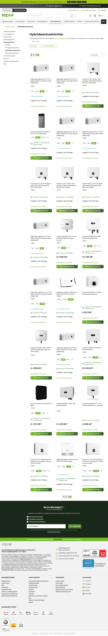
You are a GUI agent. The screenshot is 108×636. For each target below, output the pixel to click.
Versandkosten (58, 539)
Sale (4, 64)
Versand (31, 589)
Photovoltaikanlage (60, 38)
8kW (42, 248)
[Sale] (54, 2)
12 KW (43, 137)
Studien (31, 602)
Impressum (5, 587)
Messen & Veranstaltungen (37, 600)
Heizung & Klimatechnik (11, 61)
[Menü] (9, 620)
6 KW (58, 247)
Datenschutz (5, 583)
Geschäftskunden (19, 10)
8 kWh (38, 471)
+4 (68, 247)
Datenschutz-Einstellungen (10, 593)
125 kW (70, 299)
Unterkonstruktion (9, 56)
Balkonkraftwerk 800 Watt (63, 591)
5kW (32, 91)
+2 (47, 137)
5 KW (63, 466)
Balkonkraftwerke (9, 31)
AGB (3, 585)
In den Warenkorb (68, 267)
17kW (42, 91)
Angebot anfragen (90, 10)
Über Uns (31, 593)
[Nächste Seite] (38, 55)
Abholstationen (33, 587)
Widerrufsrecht (6, 581)
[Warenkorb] (95, 15)
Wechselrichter (8, 42)
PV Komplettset (8, 34)
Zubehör (6, 59)
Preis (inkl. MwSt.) (49, 46)
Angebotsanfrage (34, 583)
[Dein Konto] (90, 15)
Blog (30, 598)
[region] (54, 6)
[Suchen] (71, 16)
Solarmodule (7, 37)
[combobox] (48, 16)
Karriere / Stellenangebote (9, 591)
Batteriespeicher (9, 40)
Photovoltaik (14, 556)
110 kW (64, 299)
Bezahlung (32, 591)
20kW (42, 303)
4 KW (58, 466)
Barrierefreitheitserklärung (9, 596)
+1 (47, 413)
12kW (67, 143)
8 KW (32, 137)
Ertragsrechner (60, 581)
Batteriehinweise (6, 589)
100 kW (59, 299)
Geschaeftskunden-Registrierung (38, 581)
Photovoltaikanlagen (8, 569)
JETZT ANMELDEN (74, 526)
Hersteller (34, 46)
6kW (37, 91)
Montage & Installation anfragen (38, 596)
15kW (67, 91)
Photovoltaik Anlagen (62, 585)
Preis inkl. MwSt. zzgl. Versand (38, 106)
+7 (46, 91)
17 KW (89, 357)
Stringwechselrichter (12, 48)
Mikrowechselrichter (12, 53)
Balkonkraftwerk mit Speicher (64, 589)
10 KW (38, 137)
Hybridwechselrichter (13, 50)
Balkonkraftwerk (60, 587)
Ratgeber (103, 10)
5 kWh (33, 471)
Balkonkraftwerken (25, 559)
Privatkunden (7, 10)
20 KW (95, 357)
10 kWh (44, 471)
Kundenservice (74, 10)
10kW (93, 143)
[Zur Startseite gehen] (8, 16)
